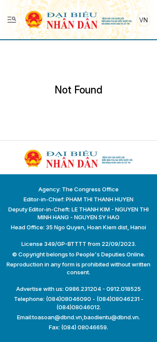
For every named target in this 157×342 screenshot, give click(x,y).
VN (143, 20)
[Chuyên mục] (12, 19)
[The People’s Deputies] (78, 19)
